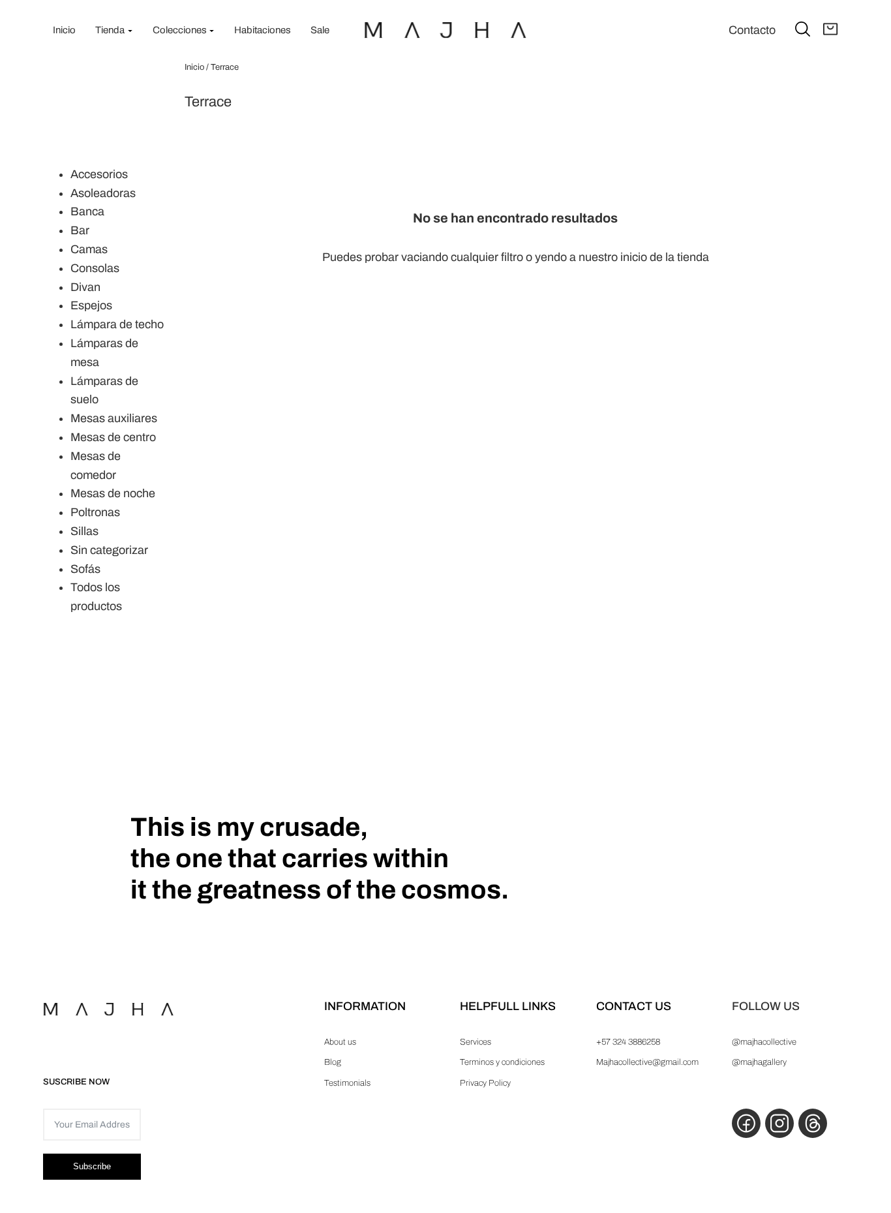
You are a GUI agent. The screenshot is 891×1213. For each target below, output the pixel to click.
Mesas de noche (112, 493)
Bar (79, 230)
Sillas (84, 531)
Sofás (85, 569)
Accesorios (99, 174)
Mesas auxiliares (113, 418)
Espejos (91, 305)
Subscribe (92, 1166)
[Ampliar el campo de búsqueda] (802, 28)
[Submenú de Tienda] (130, 30)
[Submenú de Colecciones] (212, 30)
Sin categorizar (109, 550)
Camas (89, 249)
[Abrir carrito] (830, 30)
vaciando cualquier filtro (462, 257)
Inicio (194, 67)
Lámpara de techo (117, 324)
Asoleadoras (103, 193)
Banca (87, 211)
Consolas (94, 268)
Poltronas (95, 512)
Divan (85, 287)
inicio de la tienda (664, 257)
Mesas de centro (113, 437)
